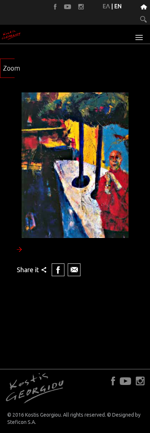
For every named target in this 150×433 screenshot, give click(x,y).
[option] (75, 185)
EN (118, 6)
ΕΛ (106, 6)
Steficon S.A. (21, 422)
